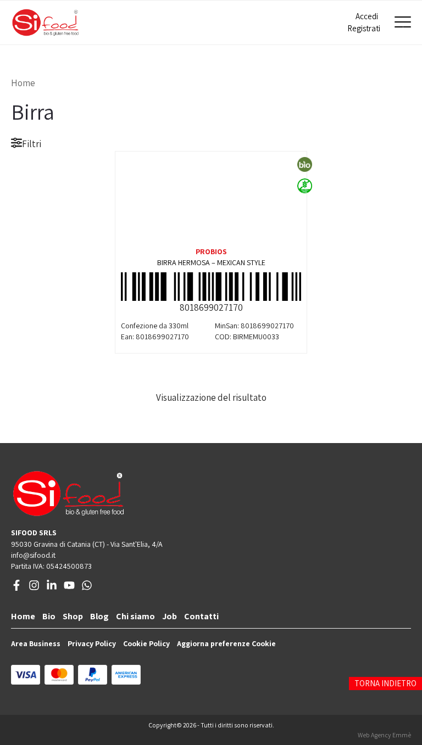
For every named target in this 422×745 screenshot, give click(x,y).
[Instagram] (34, 588)
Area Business (35, 643)
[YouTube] (69, 588)
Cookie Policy (146, 643)
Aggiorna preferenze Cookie (226, 643)
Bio (48, 616)
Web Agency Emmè (384, 735)
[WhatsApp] (86, 588)
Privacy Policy (92, 643)
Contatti (201, 616)
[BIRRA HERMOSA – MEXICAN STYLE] (211, 198)
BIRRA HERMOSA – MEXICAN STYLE (211, 262)
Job (169, 616)
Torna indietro (385, 683)
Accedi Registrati (362, 22)
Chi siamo (135, 616)
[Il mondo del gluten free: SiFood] (45, 22)
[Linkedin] (51, 588)
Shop (73, 616)
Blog (99, 616)
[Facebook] (16, 588)
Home (23, 83)
